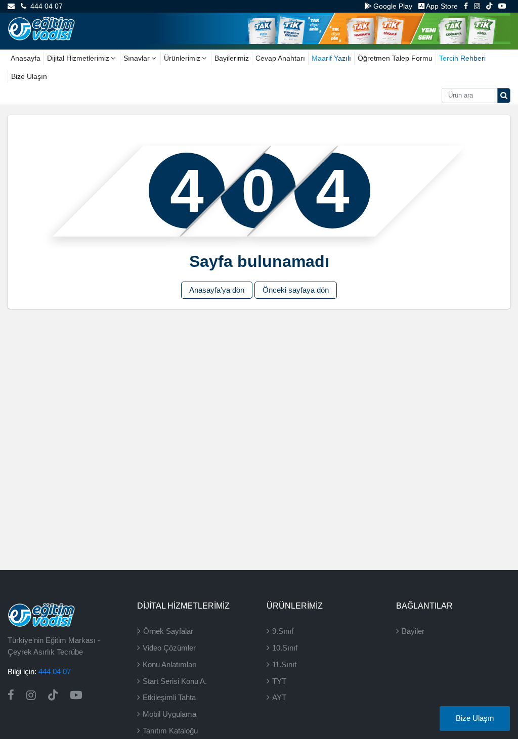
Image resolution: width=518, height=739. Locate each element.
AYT (279, 697)
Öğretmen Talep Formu (395, 58)
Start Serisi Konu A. (175, 681)
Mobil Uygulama (169, 714)
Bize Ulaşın (29, 76)
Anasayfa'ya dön (216, 290)
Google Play (391, 6)
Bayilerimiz (231, 58)
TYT (279, 681)
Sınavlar (136, 58)
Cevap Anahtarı (280, 58)
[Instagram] (477, 6)
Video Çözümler (169, 647)
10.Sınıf (284, 647)
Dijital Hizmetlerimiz (78, 58)
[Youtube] (502, 6)
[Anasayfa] (41, 28)
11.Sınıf (284, 664)
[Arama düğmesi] (503, 95)
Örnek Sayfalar (168, 631)
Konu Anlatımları (170, 664)
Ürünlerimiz (182, 58)
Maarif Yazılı (331, 58)
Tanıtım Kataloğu (170, 730)
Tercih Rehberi (462, 58)
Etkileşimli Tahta (169, 697)
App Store (441, 6)
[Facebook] (466, 6)
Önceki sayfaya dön (296, 290)
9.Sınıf (282, 631)
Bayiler (413, 631)
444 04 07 (44, 6)
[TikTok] (489, 6)
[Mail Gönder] (11, 6)
